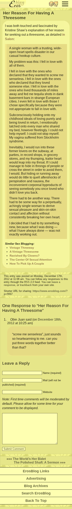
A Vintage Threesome (24, 251)
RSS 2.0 (29, 282)
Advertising (36, 478)
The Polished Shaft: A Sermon (36, 462)
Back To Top (36, 501)
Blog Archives (36, 486)
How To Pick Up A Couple (27, 263)
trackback (26, 285)
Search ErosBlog (36, 493)
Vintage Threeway (22, 247)
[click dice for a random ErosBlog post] (55, 6)
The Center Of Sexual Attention (31, 259)
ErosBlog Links (36, 471)
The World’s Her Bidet (29, 459)
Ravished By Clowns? (25, 255)
